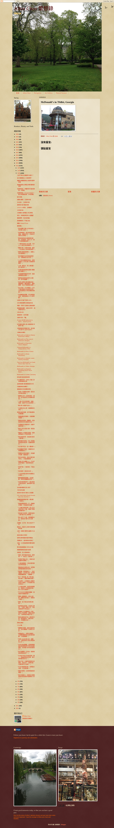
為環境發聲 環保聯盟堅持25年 (25, 384)
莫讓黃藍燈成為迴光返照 (24, 549)
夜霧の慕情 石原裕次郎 (24, 199)
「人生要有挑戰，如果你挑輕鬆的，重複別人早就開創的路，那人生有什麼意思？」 (26, 588)
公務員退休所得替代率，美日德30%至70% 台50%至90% (26, 329)
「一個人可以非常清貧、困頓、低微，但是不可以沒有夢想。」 (26, 402)
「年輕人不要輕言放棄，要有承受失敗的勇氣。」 (26, 392)
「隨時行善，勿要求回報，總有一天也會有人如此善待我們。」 (26, 248)
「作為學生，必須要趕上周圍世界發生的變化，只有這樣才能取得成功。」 (26, 582)
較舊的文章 (95, 192)
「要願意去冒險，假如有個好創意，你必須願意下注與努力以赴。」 (26, 629)
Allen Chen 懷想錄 (33, 8)
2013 (17, 163)
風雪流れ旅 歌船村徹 (23, 205)
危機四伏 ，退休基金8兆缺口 (25, 540)
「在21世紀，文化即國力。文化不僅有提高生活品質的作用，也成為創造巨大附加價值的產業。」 (26, 290)
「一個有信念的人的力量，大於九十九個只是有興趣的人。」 (26, 244)
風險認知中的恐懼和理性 (24, 389)
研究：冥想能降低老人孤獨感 (25, 215)
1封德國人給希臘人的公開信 (25, 212)
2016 (17, 155)
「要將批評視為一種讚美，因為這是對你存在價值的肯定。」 (26, 421)
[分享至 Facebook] (69, 136)
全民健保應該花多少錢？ (24, 487)
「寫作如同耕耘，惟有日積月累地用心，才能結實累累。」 (26, 458)
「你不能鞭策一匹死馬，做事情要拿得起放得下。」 (26, 652)
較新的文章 (43, 192)
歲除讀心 (19, 226)
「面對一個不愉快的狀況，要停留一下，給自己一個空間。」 (26, 555)
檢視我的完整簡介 (27, 718)
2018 (17, 150)
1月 (18, 702)
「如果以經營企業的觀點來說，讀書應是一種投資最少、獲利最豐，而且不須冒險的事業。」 (26, 283)
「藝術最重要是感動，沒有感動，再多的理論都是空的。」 (26, 478)
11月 (18, 170)
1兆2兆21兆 (20, 312)
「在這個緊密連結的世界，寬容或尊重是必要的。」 (26, 274)
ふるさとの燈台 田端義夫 (24, 207)
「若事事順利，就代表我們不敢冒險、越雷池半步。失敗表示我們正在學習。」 (26, 234)
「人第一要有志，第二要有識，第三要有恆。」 (26, 266)
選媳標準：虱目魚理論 (23, 218)
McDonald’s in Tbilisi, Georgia (26, 366)
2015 (17, 157)
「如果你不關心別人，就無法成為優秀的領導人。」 (26, 560)
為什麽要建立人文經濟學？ (24, 178)
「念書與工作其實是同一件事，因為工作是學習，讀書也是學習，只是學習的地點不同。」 (26, 613)
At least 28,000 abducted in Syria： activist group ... (25, 320)
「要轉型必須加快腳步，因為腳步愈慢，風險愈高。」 (26, 454)
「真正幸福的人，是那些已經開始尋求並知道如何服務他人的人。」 (26, 676)
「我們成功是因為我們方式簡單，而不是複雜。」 (25, 278)
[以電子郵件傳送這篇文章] (65, 136)
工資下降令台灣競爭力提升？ (25, 175)
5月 (18, 692)
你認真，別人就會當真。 (24, 552)
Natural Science (61, 93)
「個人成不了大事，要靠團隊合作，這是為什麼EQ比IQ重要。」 (26, 519)
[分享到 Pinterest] (71, 136)
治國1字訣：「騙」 (22, 317)
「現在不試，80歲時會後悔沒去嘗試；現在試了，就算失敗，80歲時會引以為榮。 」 (26, 663)
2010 (17, 708)
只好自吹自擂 (21, 490)
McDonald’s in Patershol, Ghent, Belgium (24, 344)
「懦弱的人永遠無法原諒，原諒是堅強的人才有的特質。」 (26, 433)
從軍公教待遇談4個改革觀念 (25, 537)
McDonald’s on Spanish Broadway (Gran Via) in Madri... (24, 370)
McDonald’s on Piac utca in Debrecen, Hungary (25, 340)
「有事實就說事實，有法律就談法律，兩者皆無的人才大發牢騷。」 (26, 296)
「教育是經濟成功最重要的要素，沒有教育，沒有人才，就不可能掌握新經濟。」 (26, 240)
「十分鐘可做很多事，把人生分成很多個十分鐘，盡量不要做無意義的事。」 (26, 509)
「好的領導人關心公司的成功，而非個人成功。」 (26, 229)
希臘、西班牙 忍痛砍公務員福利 (26, 305)
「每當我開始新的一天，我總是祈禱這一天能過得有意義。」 (26, 504)
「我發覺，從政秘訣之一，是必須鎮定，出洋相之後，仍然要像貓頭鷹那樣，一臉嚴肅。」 (26, 573)
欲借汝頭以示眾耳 (22, 535)
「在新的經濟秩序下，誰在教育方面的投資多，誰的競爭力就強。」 (26, 483)
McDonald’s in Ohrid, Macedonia (23, 354)
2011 (17, 705)
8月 (18, 684)
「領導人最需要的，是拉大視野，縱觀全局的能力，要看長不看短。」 (26, 598)
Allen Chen (26, 93)
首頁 (17, 93)
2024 (17, 136)
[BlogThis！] (66, 136)
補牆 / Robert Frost (22, 223)
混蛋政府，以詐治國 (22, 315)
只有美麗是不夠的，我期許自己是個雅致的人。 (26, 450)
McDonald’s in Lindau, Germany (26, 374)
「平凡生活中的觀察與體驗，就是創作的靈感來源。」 (26, 593)
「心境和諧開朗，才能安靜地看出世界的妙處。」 (26, 564)
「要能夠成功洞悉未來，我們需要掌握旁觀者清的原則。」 (26, 568)
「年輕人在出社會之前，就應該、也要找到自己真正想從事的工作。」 (26, 640)
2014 (17, 160)
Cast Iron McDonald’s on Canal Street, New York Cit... (26, 363)
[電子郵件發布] (61, 136)
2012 (17, 165)
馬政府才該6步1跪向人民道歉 (25, 492)
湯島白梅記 (20, 622)
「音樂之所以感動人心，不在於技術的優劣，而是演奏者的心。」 (26, 463)
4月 (18, 694)
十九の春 (19, 625)
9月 (18, 681)
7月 (18, 686)
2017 (17, 152)
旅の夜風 (19, 197)
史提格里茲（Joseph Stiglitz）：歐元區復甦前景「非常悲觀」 (26, 193)
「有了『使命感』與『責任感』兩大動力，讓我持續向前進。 (26, 577)
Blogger (63, 824)
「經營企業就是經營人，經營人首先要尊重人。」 (26, 252)
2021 (17, 142)
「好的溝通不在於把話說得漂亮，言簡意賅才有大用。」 (25, 256)
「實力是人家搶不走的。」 (24, 405)
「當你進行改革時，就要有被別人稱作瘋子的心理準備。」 (26, 514)
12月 (18, 168)
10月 (18, 173)
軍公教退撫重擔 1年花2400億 (25, 547)
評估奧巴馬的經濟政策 (23, 377)
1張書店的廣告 (21, 332)
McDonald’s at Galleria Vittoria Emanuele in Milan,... (26, 335)
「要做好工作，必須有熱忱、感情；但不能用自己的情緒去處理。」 (26, 397)
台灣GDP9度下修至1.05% (24, 300)
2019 (17, 147)
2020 (17, 144)
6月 (18, 689)
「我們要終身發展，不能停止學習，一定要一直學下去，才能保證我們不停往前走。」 (26, 607)
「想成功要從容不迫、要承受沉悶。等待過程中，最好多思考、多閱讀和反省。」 (26, 618)
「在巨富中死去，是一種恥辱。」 (26, 446)
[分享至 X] (68, 136)
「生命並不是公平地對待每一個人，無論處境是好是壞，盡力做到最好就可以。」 (26, 657)
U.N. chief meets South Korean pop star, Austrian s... (26, 496)
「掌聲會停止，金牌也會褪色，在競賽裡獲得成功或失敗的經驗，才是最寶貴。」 (26, 635)
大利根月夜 (20, 210)
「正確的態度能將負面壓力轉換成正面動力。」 (26, 270)
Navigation (37, 93)
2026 (17, 134)
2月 (18, 699)
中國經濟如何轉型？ (22, 386)
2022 (17, 139)
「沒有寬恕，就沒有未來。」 (25, 471)
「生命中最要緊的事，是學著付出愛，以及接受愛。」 (26, 667)
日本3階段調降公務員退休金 (25, 303)
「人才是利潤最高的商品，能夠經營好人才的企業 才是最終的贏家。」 (26, 262)
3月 (18, 697)
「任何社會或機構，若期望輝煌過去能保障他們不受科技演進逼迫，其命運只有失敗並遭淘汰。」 (26, 647)
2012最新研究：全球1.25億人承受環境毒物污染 (26, 380)
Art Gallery (49, 93)
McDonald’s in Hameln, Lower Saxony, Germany (25, 359)
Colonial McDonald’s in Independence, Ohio (24, 348)
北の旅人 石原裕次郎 (23, 202)
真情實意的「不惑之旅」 (24, 220)
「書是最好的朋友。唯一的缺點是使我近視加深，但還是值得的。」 (26, 442)
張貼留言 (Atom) (47, 195)
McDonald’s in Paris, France (25, 351)
